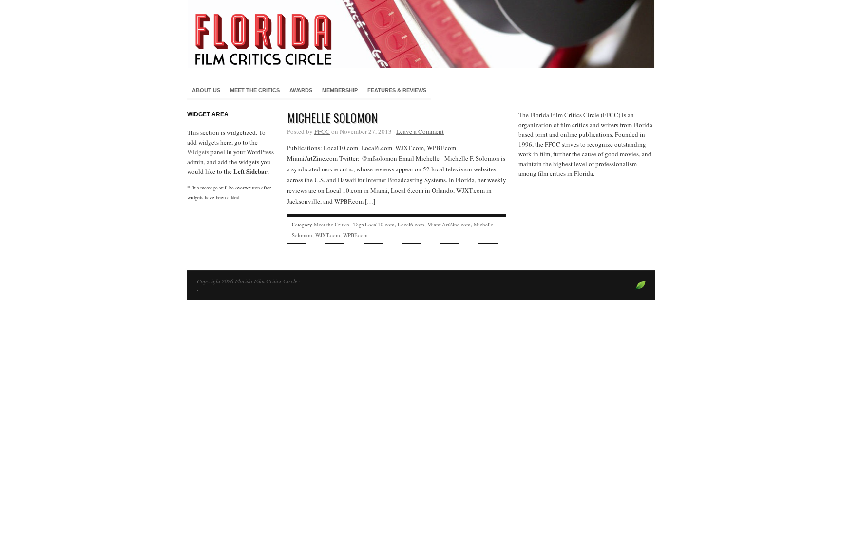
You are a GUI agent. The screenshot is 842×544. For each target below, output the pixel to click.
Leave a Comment (420, 131)
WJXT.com (327, 235)
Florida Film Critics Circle (421, 34)
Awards (300, 90)
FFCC (322, 131)
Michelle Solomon (332, 117)
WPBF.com (355, 235)
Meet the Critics (255, 90)
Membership (340, 90)
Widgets (198, 152)
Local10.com (380, 224)
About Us (206, 90)
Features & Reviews (396, 90)
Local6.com (411, 224)
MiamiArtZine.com (449, 224)
